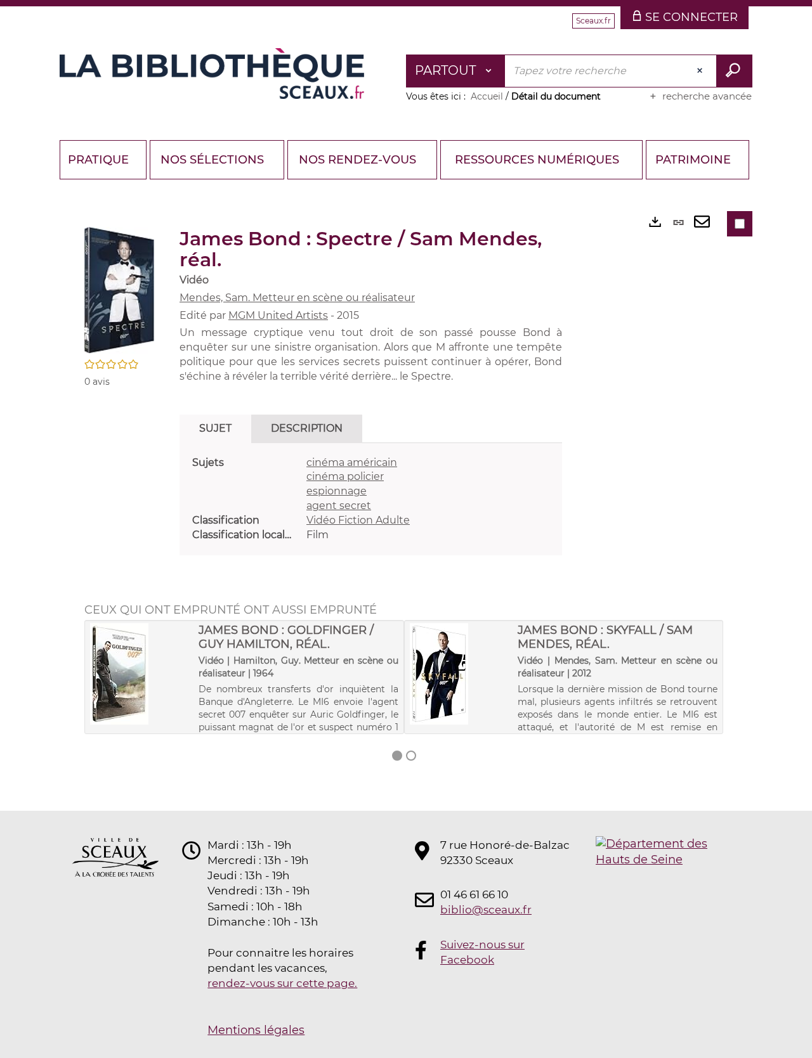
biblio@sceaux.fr (486, 909)
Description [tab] (307, 428)
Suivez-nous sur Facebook (482, 952)
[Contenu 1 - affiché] (397, 756)
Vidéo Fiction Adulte (358, 520)
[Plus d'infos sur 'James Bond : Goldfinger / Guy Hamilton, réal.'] (140, 674)
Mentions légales (255, 1030)
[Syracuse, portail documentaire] (212, 73)
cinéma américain (351, 462)
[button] (119, 289)
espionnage (336, 491)
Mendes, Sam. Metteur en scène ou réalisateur (297, 298)
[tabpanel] (370, 499)
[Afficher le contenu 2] (411, 756)
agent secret (338, 506)
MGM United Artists (278, 315)
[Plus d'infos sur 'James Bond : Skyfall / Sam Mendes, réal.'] (459, 674)
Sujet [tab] (215, 428)
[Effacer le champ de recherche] (701, 71)
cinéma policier (345, 476)
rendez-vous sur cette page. (282, 983)
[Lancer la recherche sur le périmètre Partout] (734, 71)
